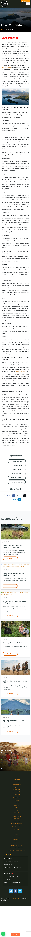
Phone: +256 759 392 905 (16, 848)
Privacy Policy (16, 839)
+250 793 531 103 (16, 882)
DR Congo (16, 805)
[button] (3, 934)
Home (2, 30)
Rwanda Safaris (17, 784)
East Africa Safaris (16, 794)
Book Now (15, 934)
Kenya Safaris (16, 791)
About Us (16, 832)
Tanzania (16, 807)
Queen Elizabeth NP (16, 823)
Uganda (17, 800)
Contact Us (17, 834)
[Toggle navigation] (28, 3)
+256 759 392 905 (16, 867)
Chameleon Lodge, (21, 371)
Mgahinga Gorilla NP (16, 826)
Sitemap (16, 842)
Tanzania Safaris (16, 789)
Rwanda (17, 802)
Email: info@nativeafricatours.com (16, 850)
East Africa (16, 812)
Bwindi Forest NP (16, 818)
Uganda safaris (6, 67)
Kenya (16, 810)
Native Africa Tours (16, 898)
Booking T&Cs (16, 837)
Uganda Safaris (17, 782)
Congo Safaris (16, 787)
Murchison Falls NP (17, 821)
